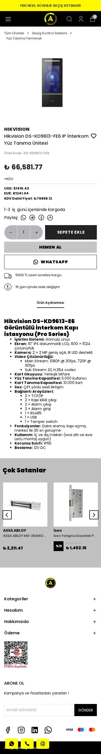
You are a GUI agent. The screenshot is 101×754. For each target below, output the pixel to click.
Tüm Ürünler (14, 33)
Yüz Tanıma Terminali (24, 38)
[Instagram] (21, 730)
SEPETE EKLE (71, 232)
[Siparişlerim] (81, 19)
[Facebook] (7, 730)
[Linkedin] (34, 730)
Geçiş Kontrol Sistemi (49, 33)
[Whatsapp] (48, 730)
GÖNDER (85, 710)
